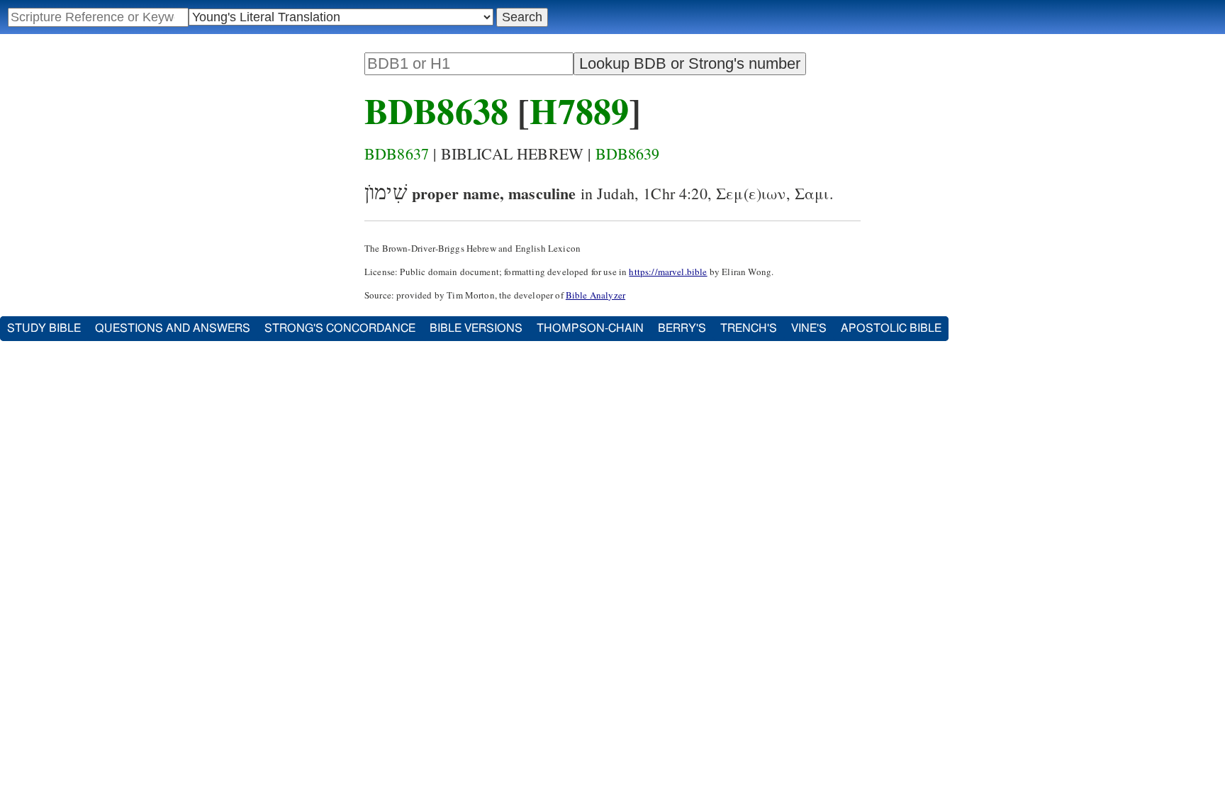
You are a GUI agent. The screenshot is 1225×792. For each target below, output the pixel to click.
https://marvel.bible (668, 271)
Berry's (682, 328)
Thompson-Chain (590, 328)
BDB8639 (627, 153)
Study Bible (44, 328)
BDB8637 (396, 153)
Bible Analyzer (595, 295)
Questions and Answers (172, 328)
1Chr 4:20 (675, 193)
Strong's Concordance (339, 328)
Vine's (809, 328)
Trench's (748, 328)
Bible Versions (476, 328)
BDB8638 (436, 110)
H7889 (579, 110)
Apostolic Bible (891, 328)
